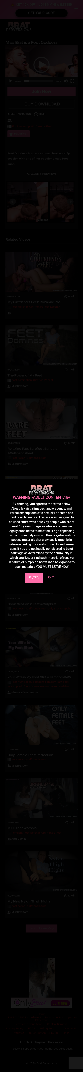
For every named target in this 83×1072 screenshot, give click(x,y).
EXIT (51, 578)
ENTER (34, 578)
